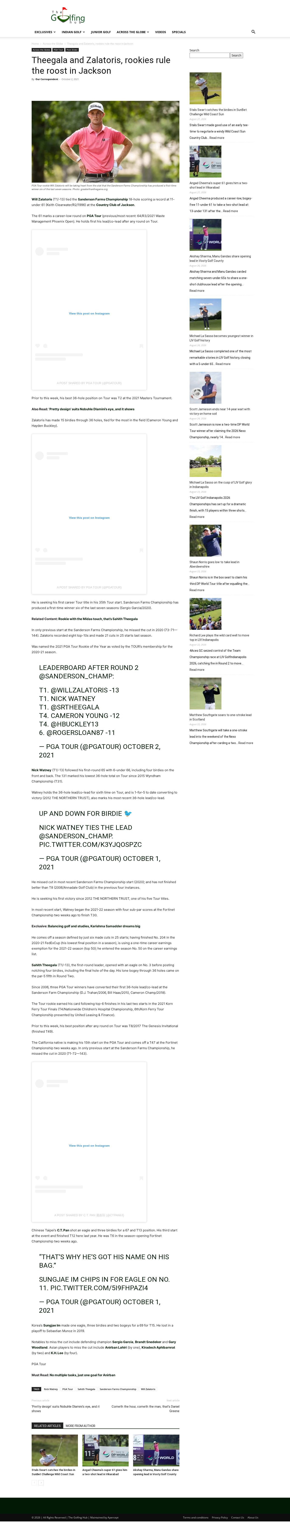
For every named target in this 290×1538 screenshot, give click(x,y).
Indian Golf (72, 32)
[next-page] (41, 1482)
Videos (160, 32)
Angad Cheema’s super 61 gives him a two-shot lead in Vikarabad (219, 185)
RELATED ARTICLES (47, 1426)
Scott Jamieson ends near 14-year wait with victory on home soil (220, 411)
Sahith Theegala (86, 1389)
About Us (253, 1517)
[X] (45, 89)
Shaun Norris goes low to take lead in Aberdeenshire (214, 564)
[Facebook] (36, 89)
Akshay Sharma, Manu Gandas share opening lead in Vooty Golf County (220, 258)
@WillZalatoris (79, 690)
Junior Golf (101, 32)
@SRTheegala (75, 707)
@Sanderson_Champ (76, 676)
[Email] (84, 89)
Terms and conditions (195, 1517)
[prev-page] (34, 1482)
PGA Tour (58, 49)
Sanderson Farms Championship (118, 1389)
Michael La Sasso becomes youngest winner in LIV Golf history (221, 338)
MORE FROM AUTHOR (80, 1426)
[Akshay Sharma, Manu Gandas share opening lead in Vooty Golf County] (156, 1450)
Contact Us (237, 1517)
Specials (179, 32)
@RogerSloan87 (75, 733)
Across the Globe (131, 32)
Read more (217, 138)
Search (194, 50)
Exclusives (43, 32)
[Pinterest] (55, 89)
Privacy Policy (220, 1517)
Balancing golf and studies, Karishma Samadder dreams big (94, 926)
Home (35, 43)
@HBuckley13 (75, 724)
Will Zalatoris (148, 1389)
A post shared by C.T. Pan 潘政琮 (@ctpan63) (89, 1215)
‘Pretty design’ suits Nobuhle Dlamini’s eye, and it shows (91, 409)
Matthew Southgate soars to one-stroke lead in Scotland (221, 717)
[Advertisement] (224, 784)
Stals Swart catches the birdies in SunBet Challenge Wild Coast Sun (218, 112)
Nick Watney (51, 1389)
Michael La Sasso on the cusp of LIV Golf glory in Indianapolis (221, 485)
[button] (253, 32)
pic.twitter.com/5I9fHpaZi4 (99, 1288)
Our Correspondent (46, 79)
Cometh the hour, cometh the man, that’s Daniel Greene (145, 1409)
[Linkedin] (75, 89)
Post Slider (72, 49)
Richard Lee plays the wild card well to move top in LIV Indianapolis (219, 637)
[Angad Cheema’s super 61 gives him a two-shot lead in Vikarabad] (105, 1450)
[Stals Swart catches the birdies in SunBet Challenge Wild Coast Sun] (55, 1450)
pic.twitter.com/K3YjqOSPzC (90, 844)
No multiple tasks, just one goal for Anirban (82, 1375)
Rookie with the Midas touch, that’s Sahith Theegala (98, 619)
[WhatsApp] (65, 89)
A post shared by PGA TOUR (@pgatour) (89, 383)
